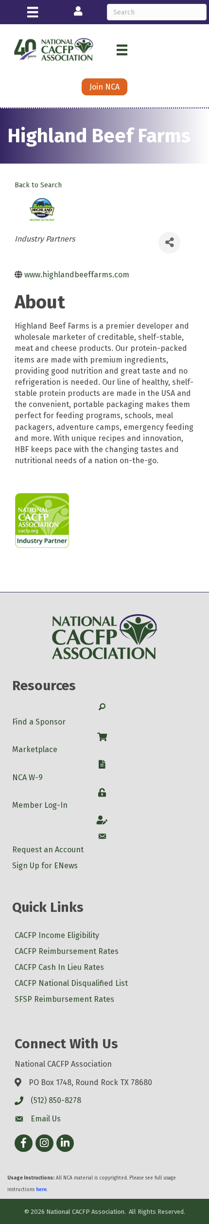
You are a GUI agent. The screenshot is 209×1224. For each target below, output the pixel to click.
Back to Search (38, 185)
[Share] (169, 243)
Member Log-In (40, 805)
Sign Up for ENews (45, 865)
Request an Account (48, 849)
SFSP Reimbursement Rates (64, 999)
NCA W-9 (27, 777)
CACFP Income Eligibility (57, 935)
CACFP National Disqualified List (71, 983)
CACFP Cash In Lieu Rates (59, 967)
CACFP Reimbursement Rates (67, 951)
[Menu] (32, 12)
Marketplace (34, 749)
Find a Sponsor (39, 721)
